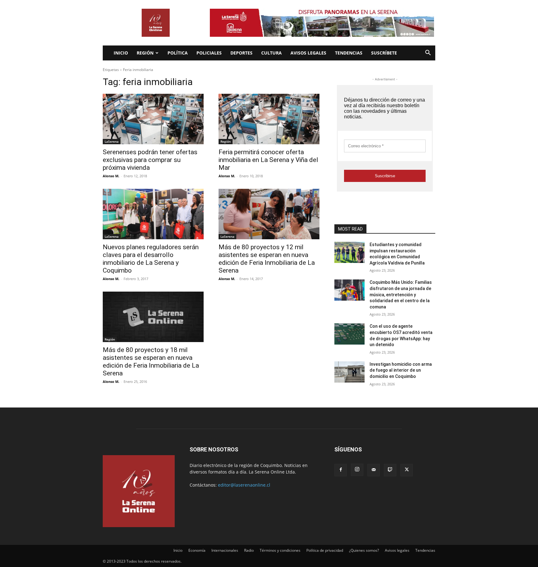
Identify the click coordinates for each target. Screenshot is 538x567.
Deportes (241, 53)
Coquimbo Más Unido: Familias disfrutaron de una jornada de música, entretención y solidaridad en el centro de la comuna (401, 294)
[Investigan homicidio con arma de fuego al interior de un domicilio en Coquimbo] (349, 372)
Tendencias (348, 53)
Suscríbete (384, 53)
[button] (427, 53)
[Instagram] (357, 470)
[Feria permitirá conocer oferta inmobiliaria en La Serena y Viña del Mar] (269, 119)
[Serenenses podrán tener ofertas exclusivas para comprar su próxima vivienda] (153, 119)
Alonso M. (111, 176)
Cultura (271, 53)
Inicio (121, 53)
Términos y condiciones (280, 550)
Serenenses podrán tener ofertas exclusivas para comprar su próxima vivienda (150, 159)
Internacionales (224, 550)
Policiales (209, 53)
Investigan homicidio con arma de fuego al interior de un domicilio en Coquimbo (401, 370)
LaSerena (112, 141)
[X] (406, 470)
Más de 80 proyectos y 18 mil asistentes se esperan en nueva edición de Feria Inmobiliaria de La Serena (151, 361)
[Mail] (373, 470)
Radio (249, 550)
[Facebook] (340, 470)
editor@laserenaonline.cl (244, 485)
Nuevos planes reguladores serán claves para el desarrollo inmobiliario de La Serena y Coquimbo (151, 258)
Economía (196, 550)
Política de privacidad (324, 550)
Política (178, 53)
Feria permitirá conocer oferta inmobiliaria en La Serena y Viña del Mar (268, 159)
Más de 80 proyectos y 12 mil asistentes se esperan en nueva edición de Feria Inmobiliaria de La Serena (267, 258)
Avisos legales (308, 53)
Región (145, 53)
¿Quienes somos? (364, 550)
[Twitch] (390, 470)
